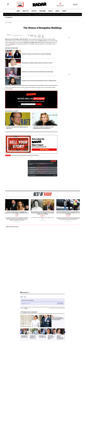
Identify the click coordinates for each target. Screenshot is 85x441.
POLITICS (34, 11)
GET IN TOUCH (44, 149)
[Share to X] (35, 35)
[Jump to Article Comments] (28, 35)
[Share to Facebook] (31, 35)
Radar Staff (9, 34)
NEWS (18, 11)
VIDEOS (57, 11)
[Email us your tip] (20, 6)
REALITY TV (26, 11)
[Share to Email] (43, 35)
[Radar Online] (40, 4)
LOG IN (75, 4)
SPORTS (64, 11)
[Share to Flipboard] (39, 35)
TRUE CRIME (42, 11)
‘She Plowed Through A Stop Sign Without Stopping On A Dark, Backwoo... (25, 155)
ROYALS (50, 11)
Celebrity (10, 22)
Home (6, 22)
